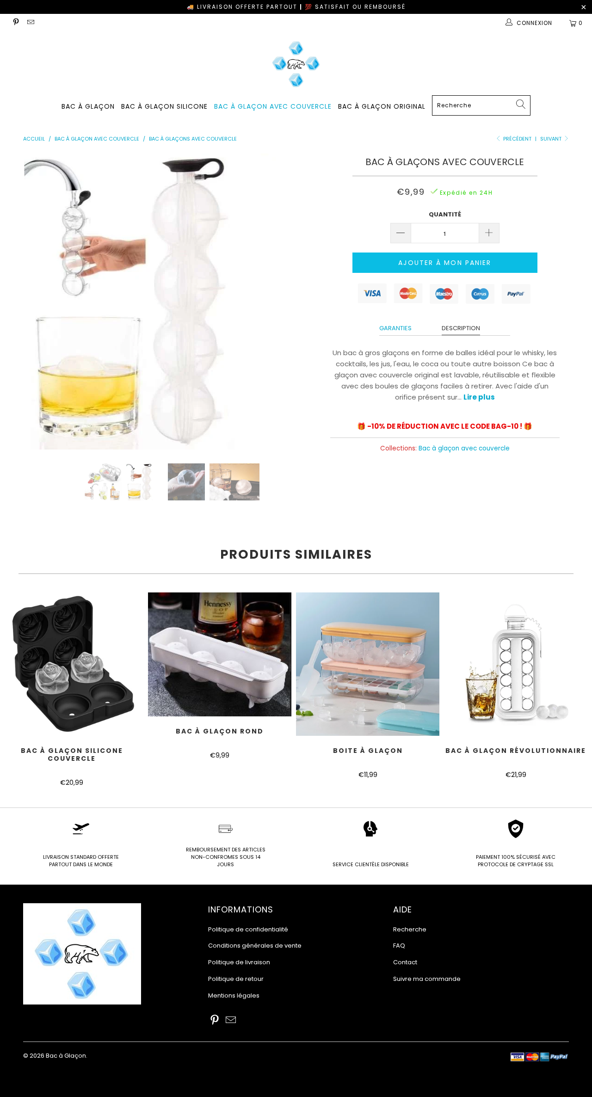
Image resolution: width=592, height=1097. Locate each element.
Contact (405, 962)
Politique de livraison (239, 962)
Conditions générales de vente (255, 945)
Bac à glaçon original (382, 106)
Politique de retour (236, 978)
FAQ (399, 945)
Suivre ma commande (427, 978)
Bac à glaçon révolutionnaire (515, 664)
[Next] (305, 302)
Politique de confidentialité (248, 929)
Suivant (551, 138)
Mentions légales (233, 995)
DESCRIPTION (461, 328)
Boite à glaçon (367, 664)
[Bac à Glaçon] (296, 63)
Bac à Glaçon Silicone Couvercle (71, 664)
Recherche (409, 929)
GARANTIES (395, 328)
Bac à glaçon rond (219, 654)
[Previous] (39, 302)
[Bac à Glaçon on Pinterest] (15, 23)
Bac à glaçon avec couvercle (273, 106)
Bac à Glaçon (88, 106)
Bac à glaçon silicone (164, 106)
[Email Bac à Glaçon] (30, 23)
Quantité (445, 214)
